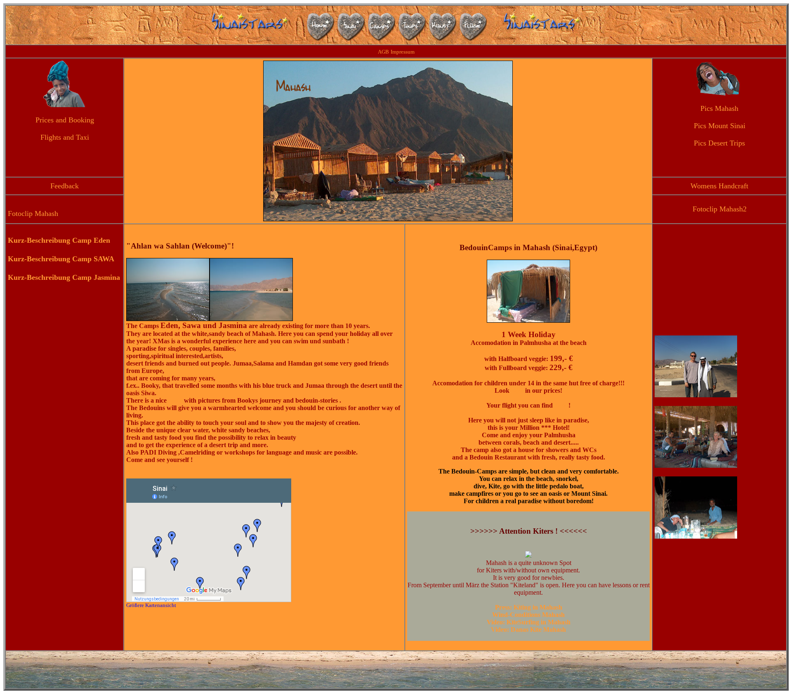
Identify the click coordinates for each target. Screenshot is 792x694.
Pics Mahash (719, 108)
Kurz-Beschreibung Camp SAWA (61, 259)
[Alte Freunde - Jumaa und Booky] (696, 395)
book (176, 400)
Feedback (64, 186)
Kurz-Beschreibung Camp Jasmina (64, 277)
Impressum (403, 52)
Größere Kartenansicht (151, 605)
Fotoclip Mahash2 (720, 209)
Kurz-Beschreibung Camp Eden (59, 240)
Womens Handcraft (719, 186)
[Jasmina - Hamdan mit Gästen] (696, 536)
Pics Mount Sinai (719, 126)
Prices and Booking (64, 120)
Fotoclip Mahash (33, 213)
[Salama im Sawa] (696, 465)
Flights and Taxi (64, 137)
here (516, 390)
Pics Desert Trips (719, 143)
